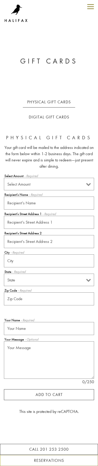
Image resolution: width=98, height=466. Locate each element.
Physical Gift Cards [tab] (49, 101)
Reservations (49, 460)
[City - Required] (49, 260)
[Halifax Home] (18, 13)
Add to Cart (49, 394)
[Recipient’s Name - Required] (49, 203)
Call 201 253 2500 (49, 449)
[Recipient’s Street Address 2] (49, 241)
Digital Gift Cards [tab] (49, 117)
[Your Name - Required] (49, 328)
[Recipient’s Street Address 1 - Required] (49, 222)
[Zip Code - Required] (49, 298)
